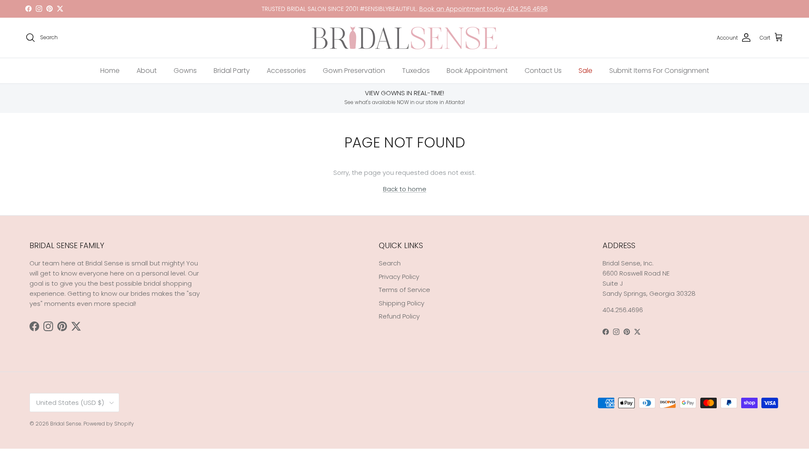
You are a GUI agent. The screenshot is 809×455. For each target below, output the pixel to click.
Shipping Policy (401, 303)
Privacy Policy (399, 276)
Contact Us (543, 70)
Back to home (404, 189)
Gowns (185, 70)
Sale (585, 70)
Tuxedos (416, 70)
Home (110, 70)
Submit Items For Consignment (659, 70)
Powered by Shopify (108, 423)
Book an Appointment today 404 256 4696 (483, 9)
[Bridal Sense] (404, 37)
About (147, 70)
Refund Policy (399, 316)
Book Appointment (477, 70)
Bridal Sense (65, 423)
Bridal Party (232, 70)
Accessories (286, 70)
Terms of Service (404, 289)
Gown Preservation (354, 70)
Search (390, 263)
